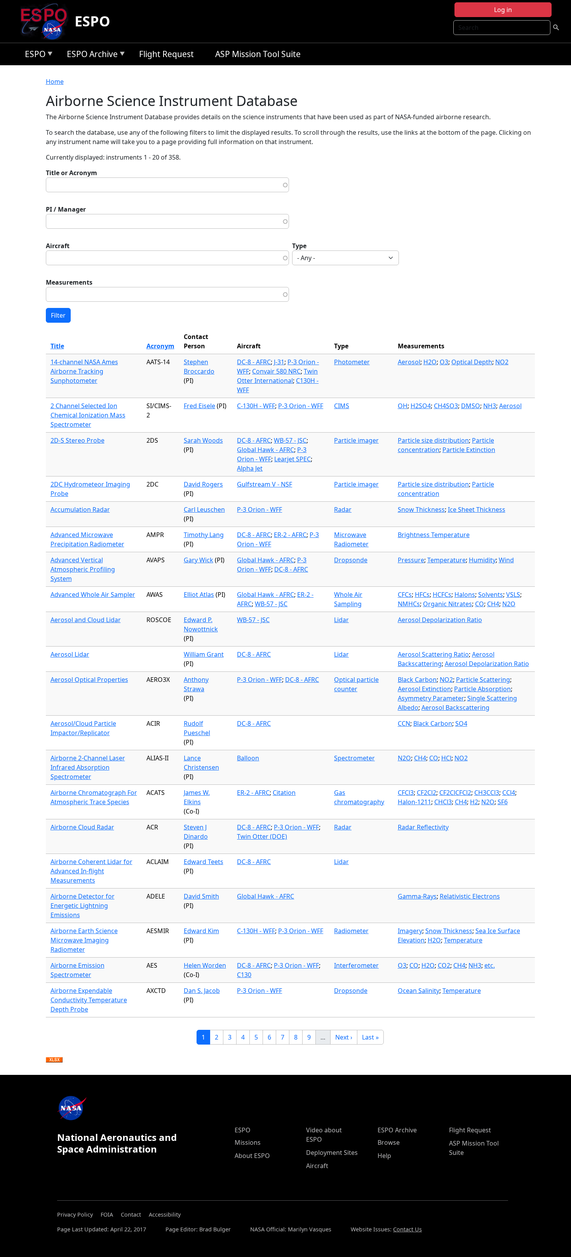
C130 (244, 974)
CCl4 (508, 792)
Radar (343, 509)
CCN (404, 723)
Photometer (352, 362)
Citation (284, 792)
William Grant (204, 654)
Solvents (490, 594)
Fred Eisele (199, 406)
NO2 (501, 362)
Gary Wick (198, 560)
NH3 (489, 406)
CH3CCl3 (486, 792)
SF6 (503, 802)
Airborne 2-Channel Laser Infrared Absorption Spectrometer (87, 767)
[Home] (47, 21)
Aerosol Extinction (424, 689)
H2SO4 (421, 406)
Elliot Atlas (199, 594)
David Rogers (203, 484)
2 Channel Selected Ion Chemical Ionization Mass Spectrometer (87, 415)
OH (402, 406)
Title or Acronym (71, 173)
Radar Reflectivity (423, 827)
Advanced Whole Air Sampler (92, 594)
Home (55, 81)
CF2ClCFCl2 (455, 792)
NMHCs (409, 604)
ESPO (92, 21)
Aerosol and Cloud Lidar (85, 619)
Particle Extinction (468, 449)
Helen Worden (205, 965)
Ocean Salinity (418, 990)
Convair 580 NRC (276, 371)
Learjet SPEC (292, 459)
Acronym (160, 346)
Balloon (248, 758)
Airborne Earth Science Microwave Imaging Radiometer (84, 940)
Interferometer (356, 965)
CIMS (341, 406)
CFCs (405, 594)
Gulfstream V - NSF (264, 484)
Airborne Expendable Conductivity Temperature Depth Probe (88, 1000)
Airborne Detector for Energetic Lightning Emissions (82, 905)
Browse (389, 1142)
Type (299, 246)
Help (384, 1155)
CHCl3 (443, 802)
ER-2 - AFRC (290, 534)
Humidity (482, 560)
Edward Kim (201, 931)
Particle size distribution (433, 440)
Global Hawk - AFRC (265, 449)
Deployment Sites (332, 1152)
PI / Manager (66, 209)
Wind (506, 560)
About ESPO (252, 1155)
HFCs (422, 594)
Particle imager (356, 440)
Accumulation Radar (80, 509)
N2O (508, 604)
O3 (444, 362)
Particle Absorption (482, 689)
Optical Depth (471, 362)
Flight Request (166, 54)
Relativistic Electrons (470, 896)
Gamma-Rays (417, 896)
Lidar (341, 619)
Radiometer (351, 931)
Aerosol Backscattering (455, 707)
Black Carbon (417, 679)
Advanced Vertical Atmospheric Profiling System (82, 569)
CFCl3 (406, 792)
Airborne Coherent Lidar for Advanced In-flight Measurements (91, 871)
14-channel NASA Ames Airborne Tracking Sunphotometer (84, 371)
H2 (474, 802)
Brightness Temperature (434, 534)
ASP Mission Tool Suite (258, 54)
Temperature (446, 560)
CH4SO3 (446, 406)
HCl (446, 758)
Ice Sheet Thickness (476, 509)
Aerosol (409, 362)
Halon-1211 (414, 802)
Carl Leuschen (204, 509)
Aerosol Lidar (69, 654)
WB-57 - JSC (290, 440)
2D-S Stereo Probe (77, 440)
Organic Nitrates (447, 604)
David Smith (201, 896)
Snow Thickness (421, 509)
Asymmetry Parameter (431, 698)
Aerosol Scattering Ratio (433, 654)
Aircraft (58, 246)
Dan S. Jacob (202, 990)
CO (479, 604)
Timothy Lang (204, 534)
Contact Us (407, 1229)
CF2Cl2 (426, 792)
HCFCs (442, 594)
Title (57, 346)
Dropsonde (350, 560)
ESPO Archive (90, 55)
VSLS (513, 594)
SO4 (461, 723)
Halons (464, 594)
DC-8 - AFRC (254, 362)
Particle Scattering (483, 679)
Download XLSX (54, 1060)
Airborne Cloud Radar (82, 827)
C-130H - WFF (256, 406)
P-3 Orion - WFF (300, 406)
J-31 (279, 362)
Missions (248, 1142)
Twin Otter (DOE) (262, 836)
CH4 (493, 604)
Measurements (69, 282)
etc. (489, 965)
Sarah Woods (203, 440)
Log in (503, 9)
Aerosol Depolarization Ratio (440, 619)
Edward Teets (203, 861)
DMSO (470, 406)
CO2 (444, 965)
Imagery (410, 931)
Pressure (411, 560)
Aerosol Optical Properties (89, 679)
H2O (430, 362)
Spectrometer (354, 758)
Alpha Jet (250, 468)
